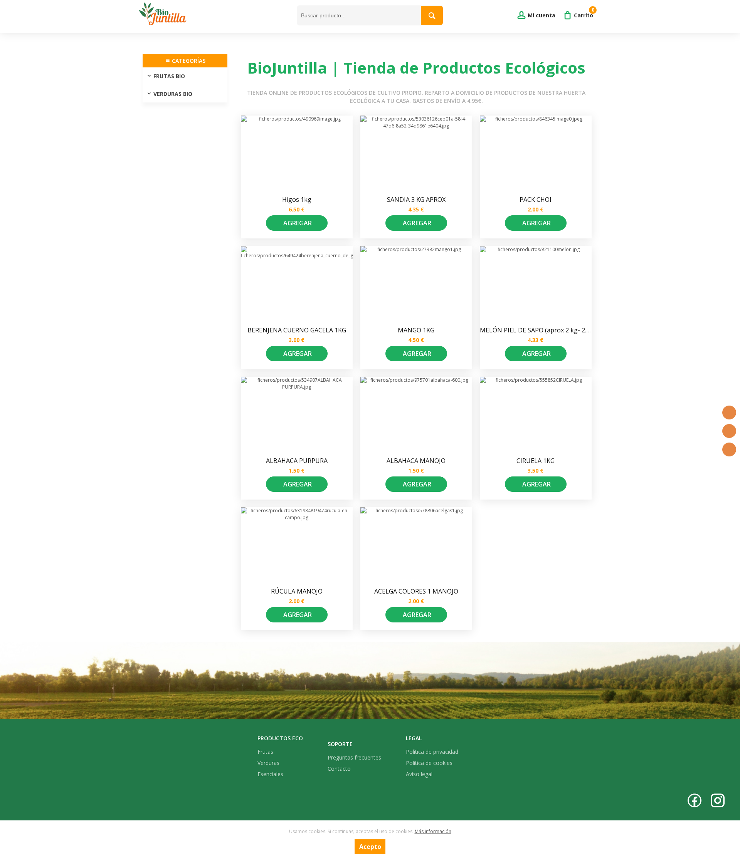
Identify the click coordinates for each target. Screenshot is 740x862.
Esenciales (270, 774)
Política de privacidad (432, 751)
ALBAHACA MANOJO (416, 460)
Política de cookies (429, 762)
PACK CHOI (536, 199)
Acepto (370, 846)
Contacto (339, 768)
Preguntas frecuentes (354, 757)
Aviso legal (419, 774)
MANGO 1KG (416, 330)
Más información (433, 831)
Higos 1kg (296, 199)
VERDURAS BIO (172, 93)
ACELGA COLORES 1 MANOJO (416, 591)
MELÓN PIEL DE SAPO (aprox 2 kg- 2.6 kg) (540, 330)
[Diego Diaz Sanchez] (216, 15)
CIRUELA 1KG (535, 460)
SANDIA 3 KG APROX (416, 199)
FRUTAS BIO (169, 76)
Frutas (265, 751)
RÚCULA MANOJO (297, 591)
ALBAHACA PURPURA (297, 460)
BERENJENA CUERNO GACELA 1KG (296, 330)
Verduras (268, 762)
